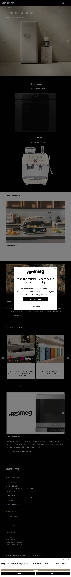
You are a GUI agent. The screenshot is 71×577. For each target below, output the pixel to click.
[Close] (55, 268)
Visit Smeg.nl (35, 299)
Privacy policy (66, 560)
